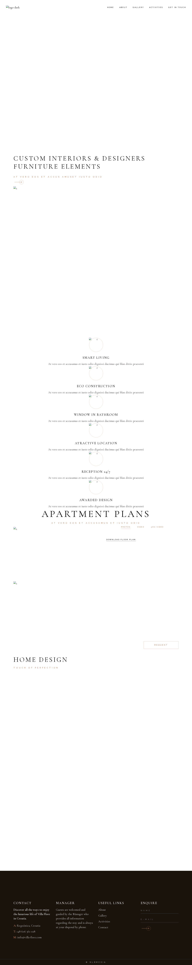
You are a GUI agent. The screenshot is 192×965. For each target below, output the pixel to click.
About (102, 910)
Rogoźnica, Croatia (28, 925)
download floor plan (121, 540)
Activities (104, 921)
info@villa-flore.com (29, 937)
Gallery (102, 915)
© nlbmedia (96, 962)
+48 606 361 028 (26, 931)
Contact (103, 927)
